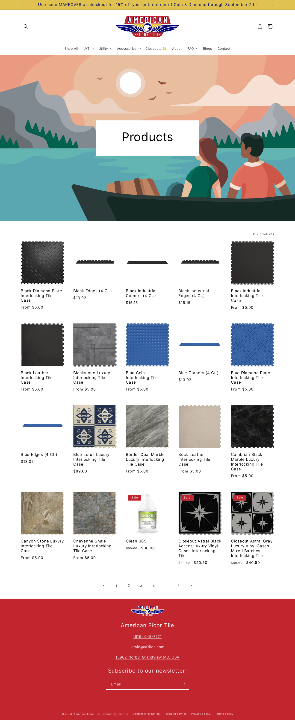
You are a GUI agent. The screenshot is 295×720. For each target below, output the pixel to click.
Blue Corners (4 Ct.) (198, 372)
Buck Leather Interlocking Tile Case (194, 459)
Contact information (146, 713)
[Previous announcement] (22, 4)
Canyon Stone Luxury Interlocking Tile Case (42, 546)
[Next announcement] (273, 4)
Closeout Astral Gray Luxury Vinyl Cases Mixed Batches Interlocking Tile (252, 548)
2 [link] (129, 585)
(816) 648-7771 (147, 636)
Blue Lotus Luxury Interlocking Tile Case (91, 459)
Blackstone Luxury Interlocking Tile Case (91, 377)
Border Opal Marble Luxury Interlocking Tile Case (145, 459)
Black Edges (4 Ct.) (92, 291)
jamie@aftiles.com (147, 646)
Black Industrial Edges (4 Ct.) (193, 293)
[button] (26, 26)
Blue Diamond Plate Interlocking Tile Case (250, 377)
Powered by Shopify (114, 714)
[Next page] (191, 586)
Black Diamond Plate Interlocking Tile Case (41, 296)
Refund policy (224, 713)
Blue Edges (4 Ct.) (39, 454)
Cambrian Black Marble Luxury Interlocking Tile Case (247, 461)
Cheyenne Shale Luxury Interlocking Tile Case (92, 546)
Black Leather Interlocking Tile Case (37, 377)
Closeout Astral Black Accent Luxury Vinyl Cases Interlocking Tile (199, 548)
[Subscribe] (184, 684)
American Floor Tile (87, 714)
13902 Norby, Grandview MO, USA (147, 657)
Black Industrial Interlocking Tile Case (247, 296)
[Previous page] (104, 586)
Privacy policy (200, 713)
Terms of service (175, 713)
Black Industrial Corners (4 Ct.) (141, 293)
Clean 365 (136, 541)
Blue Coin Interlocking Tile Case (142, 377)
